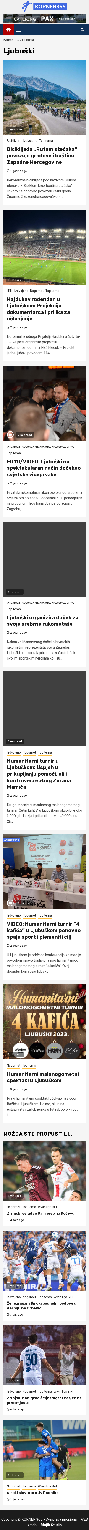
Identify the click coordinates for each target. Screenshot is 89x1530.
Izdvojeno (30, 141)
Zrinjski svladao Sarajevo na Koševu (41, 1213)
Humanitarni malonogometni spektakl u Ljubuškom (43, 1077)
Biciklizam (14, 141)
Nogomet (37, 291)
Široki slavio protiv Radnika (33, 1493)
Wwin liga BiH (47, 1207)
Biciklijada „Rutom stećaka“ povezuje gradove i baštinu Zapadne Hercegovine (42, 155)
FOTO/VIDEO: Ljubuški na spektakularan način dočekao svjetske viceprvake (44, 468)
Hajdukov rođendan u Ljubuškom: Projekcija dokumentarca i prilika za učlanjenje (38, 309)
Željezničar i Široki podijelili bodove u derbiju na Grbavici (41, 1305)
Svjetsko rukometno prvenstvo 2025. (48, 447)
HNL (10, 291)
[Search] (82, 29)
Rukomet (13, 447)
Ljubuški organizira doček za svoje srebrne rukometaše (43, 621)
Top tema (46, 141)
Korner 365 (11, 40)
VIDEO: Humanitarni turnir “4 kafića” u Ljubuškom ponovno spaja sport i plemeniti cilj (44, 930)
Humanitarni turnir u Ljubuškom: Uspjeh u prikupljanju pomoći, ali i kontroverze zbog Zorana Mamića (39, 774)
